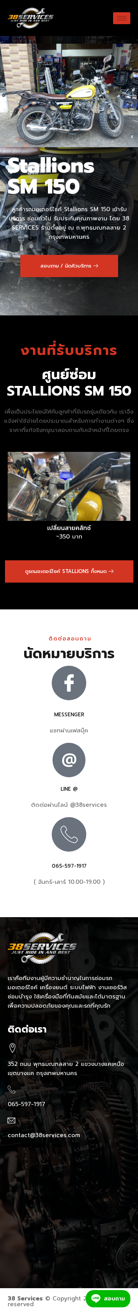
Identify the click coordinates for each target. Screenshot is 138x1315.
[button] (69, 266)
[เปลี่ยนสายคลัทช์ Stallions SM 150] (69, 486)
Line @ (69, 789)
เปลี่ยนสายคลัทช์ (69, 528)
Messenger (69, 714)
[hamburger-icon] (121, 18)
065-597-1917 (69, 866)
